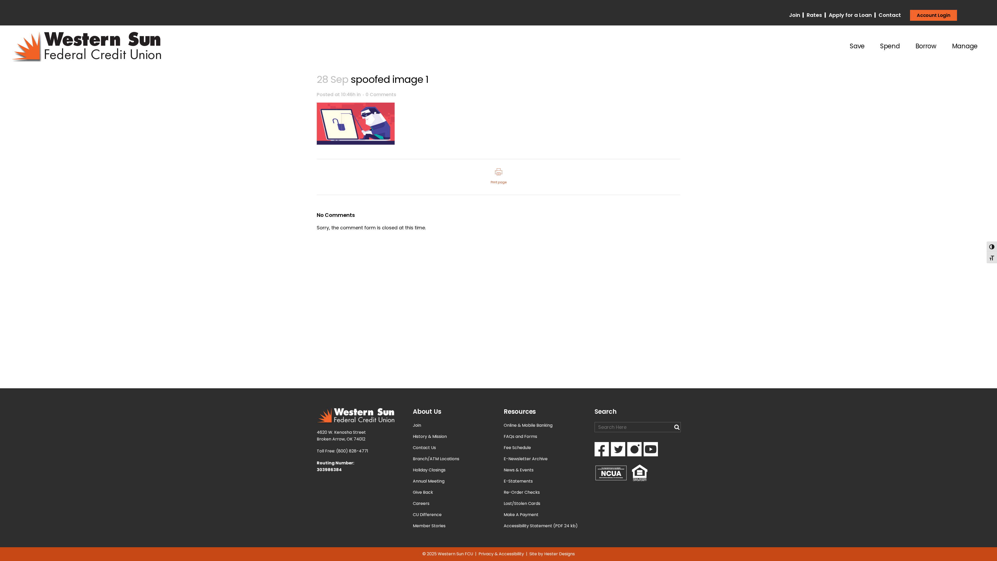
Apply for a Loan (849, 15)
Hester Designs (559, 554)
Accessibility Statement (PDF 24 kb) (541, 526)
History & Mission (430, 436)
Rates (813, 15)
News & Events (519, 470)
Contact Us (424, 448)
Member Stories (429, 526)
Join (795, 15)
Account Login (933, 15)
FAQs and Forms (520, 436)
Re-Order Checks (522, 492)
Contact (889, 15)
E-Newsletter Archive (526, 459)
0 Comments (381, 94)
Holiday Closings (429, 470)
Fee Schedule (517, 448)
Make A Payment (521, 515)
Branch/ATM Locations (436, 459)
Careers (421, 503)
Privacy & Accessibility (501, 554)
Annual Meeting (428, 481)
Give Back (423, 492)
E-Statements (518, 481)
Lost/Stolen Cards (522, 503)
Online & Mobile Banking (528, 425)
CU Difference (427, 515)
